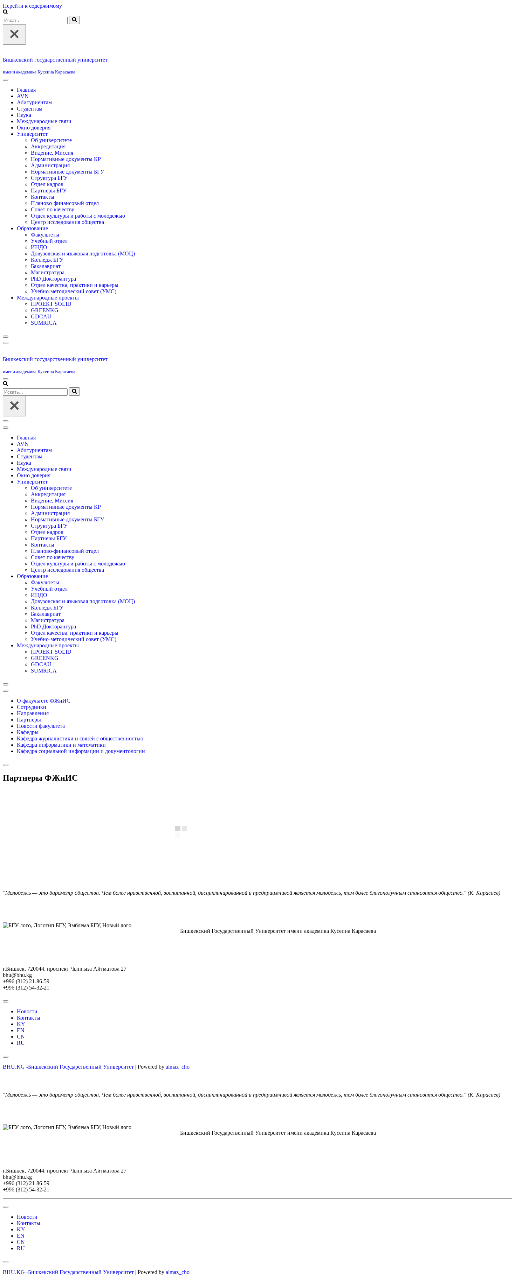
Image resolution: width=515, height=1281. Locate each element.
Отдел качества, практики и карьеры (74, 301)
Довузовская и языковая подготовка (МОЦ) (83, 270)
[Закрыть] (14, 34)
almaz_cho (178, 1099)
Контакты (42, 213)
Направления (33, 745)
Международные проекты (48, 314)
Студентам (29, 125)
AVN (23, 112)
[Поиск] (5, 12)
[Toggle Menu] (5, 96)
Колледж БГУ (47, 276)
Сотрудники (31, 739)
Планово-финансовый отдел (65, 219)
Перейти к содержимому (32, 6)
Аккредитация (48, 163)
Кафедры (28, 764)
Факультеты (45, 251)
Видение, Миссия (52, 169)
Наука (24, 131)
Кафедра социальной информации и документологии (81, 783)
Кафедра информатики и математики (61, 777)
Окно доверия (33, 144)
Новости (27, 1044)
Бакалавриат (46, 282)
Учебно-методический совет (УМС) (73, 307)
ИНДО (39, 263)
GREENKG (45, 326)
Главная (26, 106)
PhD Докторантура (53, 295)
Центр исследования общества (67, 238)
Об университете (51, 156)
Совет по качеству (52, 225)
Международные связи (44, 137)
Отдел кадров (47, 200)
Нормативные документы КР (66, 175)
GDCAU (41, 333)
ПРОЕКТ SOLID (51, 320)
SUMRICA (44, 339)
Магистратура (47, 288)
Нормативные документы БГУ (67, 188)
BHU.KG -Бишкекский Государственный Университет (68, 1099)
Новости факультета (41, 758)
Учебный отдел (49, 257)
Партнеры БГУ (49, 207)
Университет (32, 150)
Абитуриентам (34, 118)
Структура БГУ (49, 194)
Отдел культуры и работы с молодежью (78, 232)
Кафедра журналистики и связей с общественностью (80, 771)
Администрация (50, 181)
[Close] (5, 353)
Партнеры (29, 752)
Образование (32, 244)
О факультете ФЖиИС (43, 733)
